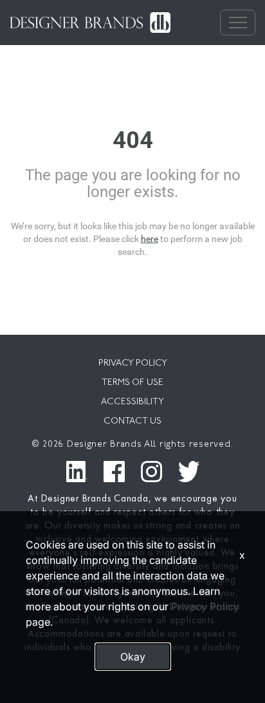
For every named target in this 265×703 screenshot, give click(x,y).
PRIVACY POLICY (132, 363)
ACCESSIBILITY (132, 402)
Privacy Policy (205, 606)
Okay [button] (132, 656)
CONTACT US (132, 421)
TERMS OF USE (132, 383)
